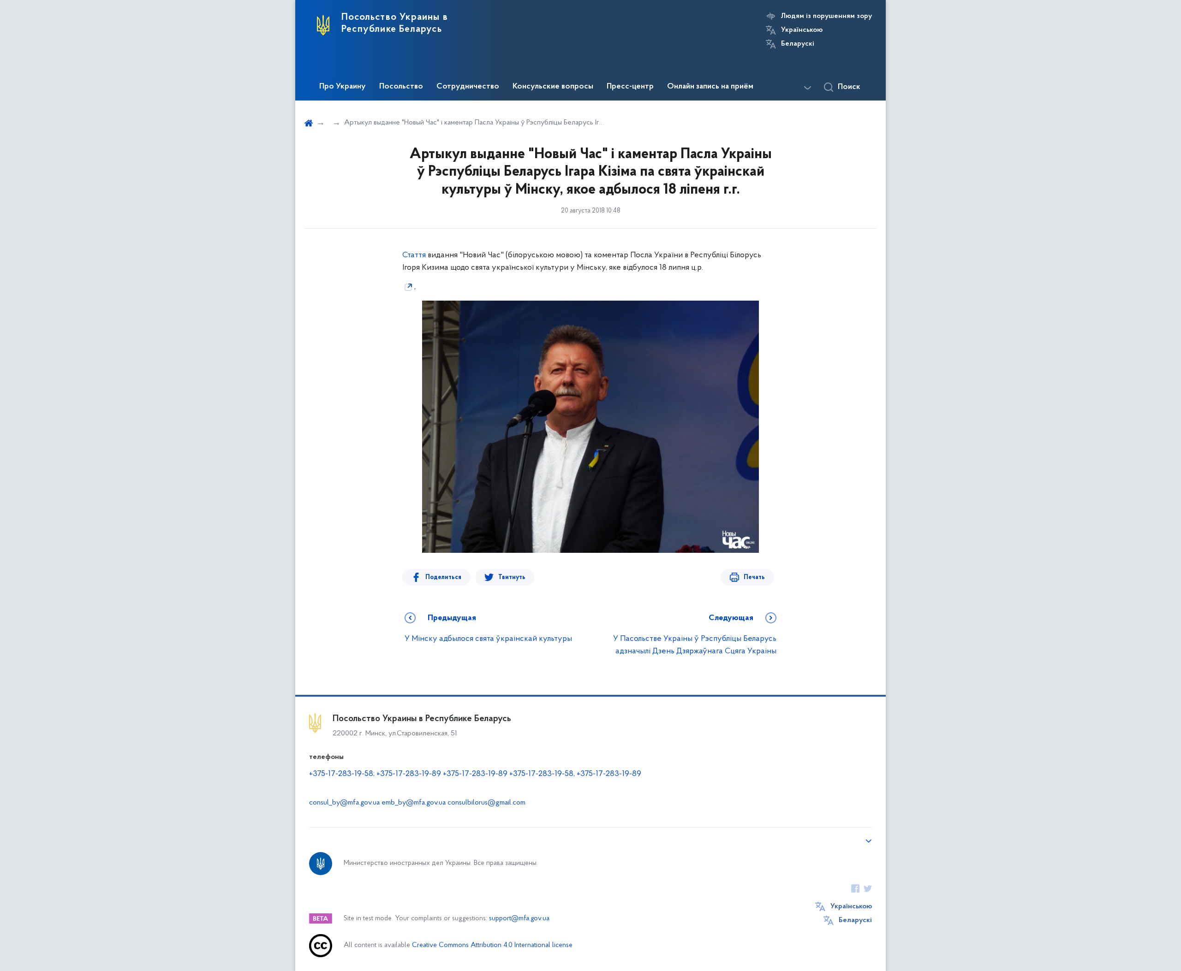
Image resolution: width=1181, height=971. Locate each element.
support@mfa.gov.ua (519, 918)
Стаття (414, 255)
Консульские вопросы (553, 87)
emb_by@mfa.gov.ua (414, 802)
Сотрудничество (467, 87)
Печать (754, 577)
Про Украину (342, 87)
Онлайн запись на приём (710, 87)
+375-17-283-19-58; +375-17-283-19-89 (375, 774)
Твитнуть (511, 577)
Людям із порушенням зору (826, 16)
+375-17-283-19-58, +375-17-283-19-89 (575, 774)
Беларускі (797, 43)
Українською (802, 30)
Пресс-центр (630, 87)
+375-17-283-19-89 (475, 774)
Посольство (401, 87)
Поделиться (443, 577)
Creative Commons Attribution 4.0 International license (492, 945)
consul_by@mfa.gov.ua (344, 802)
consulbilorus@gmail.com (486, 802)
